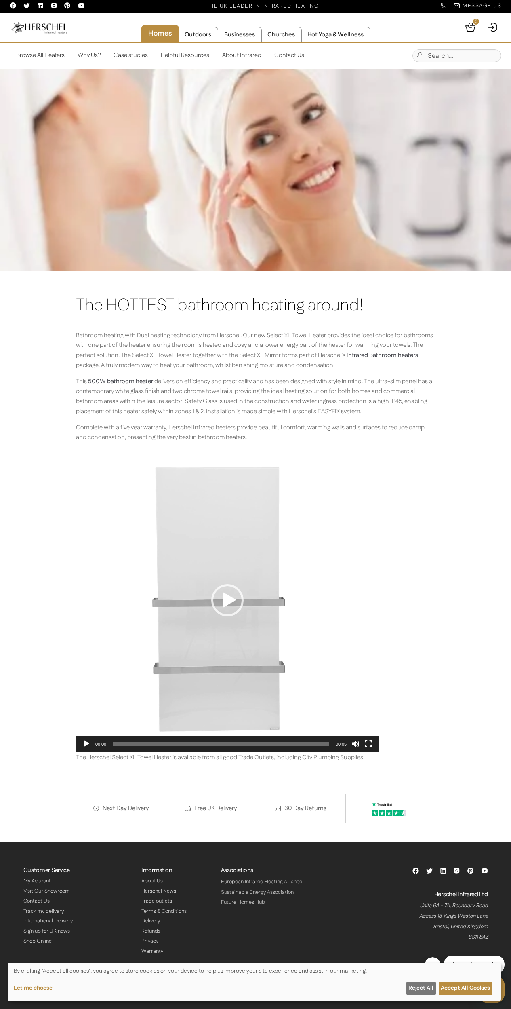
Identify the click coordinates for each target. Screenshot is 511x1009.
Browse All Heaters (40, 55)
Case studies (131, 55)
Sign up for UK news (46, 931)
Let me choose (33, 988)
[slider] (221, 744)
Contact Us (289, 55)
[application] (227, 600)
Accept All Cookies (465, 988)
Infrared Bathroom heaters (382, 355)
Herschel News (158, 891)
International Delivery (48, 921)
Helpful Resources (185, 55)
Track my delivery (43, 911)
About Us (152, 880)
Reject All (420, 988)
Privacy (149, 941)
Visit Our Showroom (46, 891)
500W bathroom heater (120, 381)
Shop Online (37, 941)
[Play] (86, 744)
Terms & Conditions (164, 911)
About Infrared (241, 55)
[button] (227, 600)
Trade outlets (156, 901)
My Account (37, 880)
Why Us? (89, 55)
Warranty (152, 951)
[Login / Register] (493, 27)
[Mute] (355, 744)
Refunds (150, 931)
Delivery (150, 921)
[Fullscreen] (368, 744)
